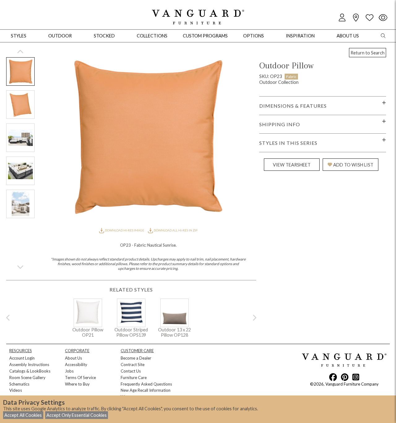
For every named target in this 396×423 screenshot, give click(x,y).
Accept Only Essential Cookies (76, 415)
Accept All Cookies (23, 415)
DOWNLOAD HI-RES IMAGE (124, 230)
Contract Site (132, 364)
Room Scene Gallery (27, 377)
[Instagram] (356, 377)
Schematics (19, 384)
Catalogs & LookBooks (29, 371)
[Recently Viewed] (383, 17)
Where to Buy (77, 384)
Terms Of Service (80, 377)
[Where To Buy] (356, 17)
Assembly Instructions (29, 364)
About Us (73, 358)
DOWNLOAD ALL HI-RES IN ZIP (175, 230)
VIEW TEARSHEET (292, 164)
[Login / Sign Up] (342, 17)
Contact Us (131, 371)
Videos (15, 390)
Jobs (69, 371)
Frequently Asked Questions (146, 384)
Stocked (104, 35)
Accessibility (76, 364)
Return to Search (368, 52)
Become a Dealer (136, 358)
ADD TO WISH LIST (353, 164)
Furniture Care (134, 377)
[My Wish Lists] (369, 17)
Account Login (22, 358)
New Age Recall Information (145, 390)
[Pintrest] (344, 377)
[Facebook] (333, 377)
